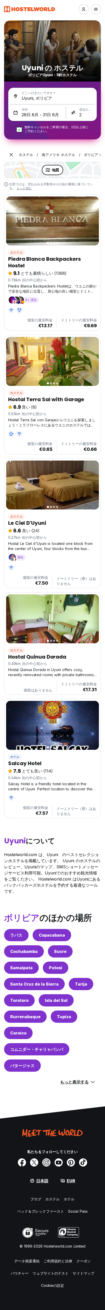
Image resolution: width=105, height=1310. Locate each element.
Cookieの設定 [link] (52, 1285)
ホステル (16, 252)
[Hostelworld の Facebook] (22, 1162)
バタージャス (22, 1065)
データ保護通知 (27, 1261)
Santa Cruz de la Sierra (34, 984)
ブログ (35, 1199)
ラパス (16, 935)
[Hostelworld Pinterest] (71, 1162)
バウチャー (20, 1273)
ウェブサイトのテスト (51, 1273)
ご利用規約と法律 (58, 1261)
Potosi (55, 967)
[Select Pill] (83, 9)
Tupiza (64, 1016)
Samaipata (21, 967)
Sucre (60, 951)
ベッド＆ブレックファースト (40, 1211)
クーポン (83, 1261)
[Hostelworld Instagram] (46, 1162)
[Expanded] (11, 155)
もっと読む (24, 188)
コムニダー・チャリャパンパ (36, 1049)
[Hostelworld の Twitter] (34, 1162)
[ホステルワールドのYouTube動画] (59, 1162)
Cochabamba (24, 951)
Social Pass (78, 1211)
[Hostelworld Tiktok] (83, 1162)
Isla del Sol (56, 1000)
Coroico (18, 1033)
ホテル (15, 757)
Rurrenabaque (25, 1016)
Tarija (81, 984)
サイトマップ (83, 1273)
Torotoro (19, 1000)
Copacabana (52, 935)
